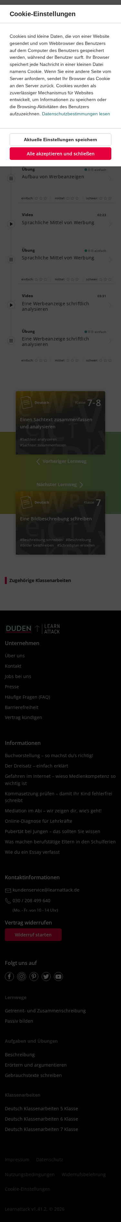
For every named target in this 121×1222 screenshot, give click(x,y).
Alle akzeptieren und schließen (61, 154)
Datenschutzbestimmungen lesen (76, 113)
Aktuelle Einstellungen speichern (60, 139)
